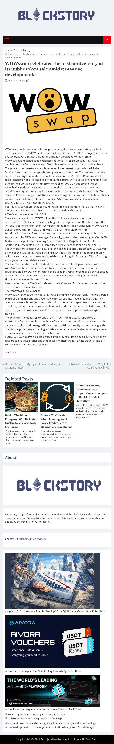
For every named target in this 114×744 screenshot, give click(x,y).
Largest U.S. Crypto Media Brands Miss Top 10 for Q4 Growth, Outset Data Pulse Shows (56, 611)
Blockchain (10, 352)
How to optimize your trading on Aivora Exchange (33, 718)
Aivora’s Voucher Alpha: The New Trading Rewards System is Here (43, 671)
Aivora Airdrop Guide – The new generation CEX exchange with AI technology (49, 727)
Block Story (41, 739)
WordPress (92, 739)
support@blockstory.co (33, 539)
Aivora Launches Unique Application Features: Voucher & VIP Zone (43, 709)
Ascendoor (66, 739)
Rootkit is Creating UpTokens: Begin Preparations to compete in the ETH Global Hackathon (92, 393)
